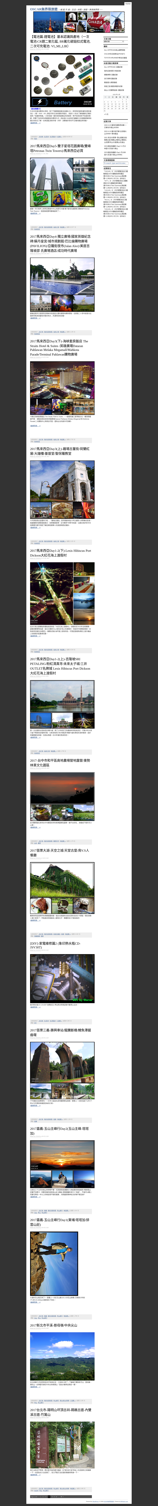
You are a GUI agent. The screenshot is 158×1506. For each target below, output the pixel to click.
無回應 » (63, 227)
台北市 (36, 1490)
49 (61, 1497)
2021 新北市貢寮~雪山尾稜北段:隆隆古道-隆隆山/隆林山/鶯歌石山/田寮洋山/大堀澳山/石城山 (115, 140)
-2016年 (40, 1021)
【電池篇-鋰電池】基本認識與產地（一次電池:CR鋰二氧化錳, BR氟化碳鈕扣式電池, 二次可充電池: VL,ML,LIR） (60, 41)
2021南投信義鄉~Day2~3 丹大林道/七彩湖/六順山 (115, 147)
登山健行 (60, 1210)
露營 (39, 843)
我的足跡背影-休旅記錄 (112, 71)
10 (56, 1497)
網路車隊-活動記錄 (111, 75)
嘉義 (45, 1210)
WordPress (96, 1501)
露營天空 (56, 841)
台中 (35, 843)
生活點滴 (53, 136)
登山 (39, 1212)
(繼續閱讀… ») (35, 123)
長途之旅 (56, 227)
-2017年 (40, 227)
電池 (35, 139)
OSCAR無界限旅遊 (44, 9)
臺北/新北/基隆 (64, 1400)
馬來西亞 (37, 229)
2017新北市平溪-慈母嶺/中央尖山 (53, 1325)
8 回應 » (59, 136)
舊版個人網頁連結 (110, 82)
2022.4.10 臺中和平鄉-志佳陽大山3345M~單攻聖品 (115, 132)
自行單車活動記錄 (110, 78)
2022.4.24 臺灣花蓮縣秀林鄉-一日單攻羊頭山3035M (115, 126)
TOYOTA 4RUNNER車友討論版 (115, 58)
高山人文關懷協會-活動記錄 (114, 90)
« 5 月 (106, 114)
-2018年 (40, 136)
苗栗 (62, 934)
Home (128, 4)
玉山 (35, 1212)
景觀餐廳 (37, 936)
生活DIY (46, 136)
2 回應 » (59, 1021)
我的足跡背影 (48, 227)
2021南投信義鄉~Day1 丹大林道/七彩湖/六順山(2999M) (115, 153)
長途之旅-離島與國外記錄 (113, 86)
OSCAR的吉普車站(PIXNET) (114, 54)
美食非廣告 (56, 934)
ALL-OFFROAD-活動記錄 (113, 67)
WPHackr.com (124, 1501)
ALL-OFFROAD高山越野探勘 (114, 50)
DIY (35, 1023)
